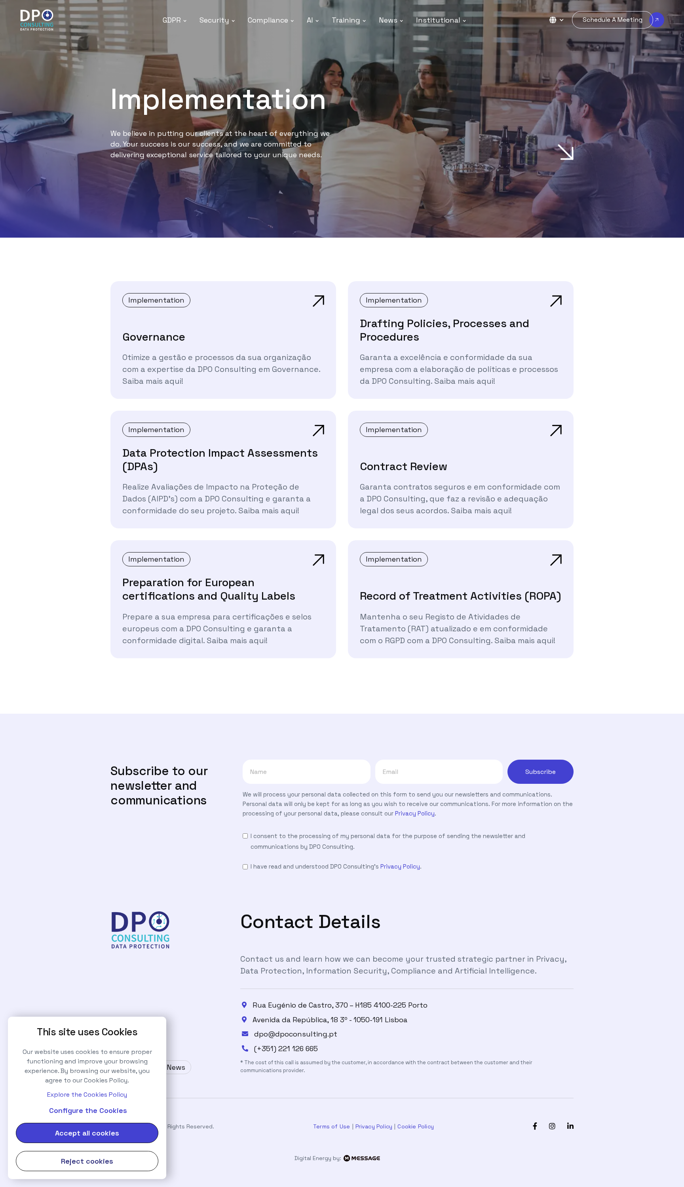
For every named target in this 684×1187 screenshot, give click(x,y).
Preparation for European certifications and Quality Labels (208, 589)
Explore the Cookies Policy (87, 1094)
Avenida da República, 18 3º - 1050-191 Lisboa (330, 1020)
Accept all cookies (87, 1132)
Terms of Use (331, 1126)
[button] (174, 20)
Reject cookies (87, 1161)
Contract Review (403, 466)
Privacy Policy (415, 813)
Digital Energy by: (318, 1158)
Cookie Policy (415, 1126)
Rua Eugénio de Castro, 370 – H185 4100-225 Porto (340, 1005)
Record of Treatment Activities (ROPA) (460, 596)
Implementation (156, 300)
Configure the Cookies (88, 1110)
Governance (153, 337)
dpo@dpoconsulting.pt (295, 1034)
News (176, 1067)
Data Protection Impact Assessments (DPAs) (220, 459)
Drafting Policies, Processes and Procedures (444, 330)
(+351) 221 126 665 (286, 1048)
